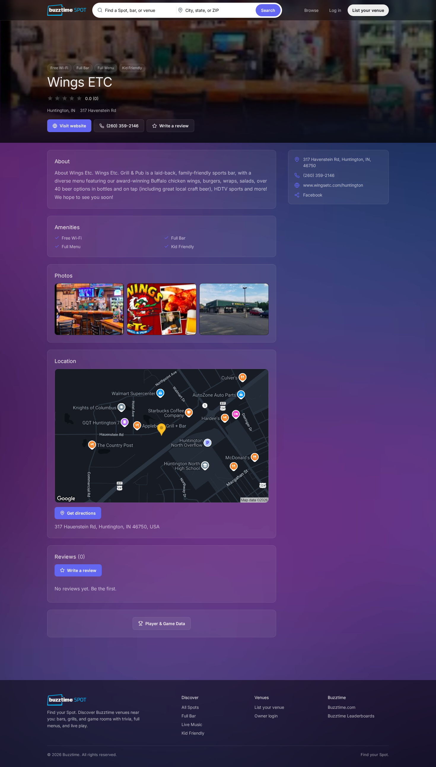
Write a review (174, 125)
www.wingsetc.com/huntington (333, 185)
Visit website (73, 125)
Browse (311, 10)
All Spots (190, 707)
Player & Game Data (165, 623)
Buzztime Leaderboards (351, 715)
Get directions (81, 513)
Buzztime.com (341, 707)
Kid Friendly (193, 733)
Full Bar (189, 715)
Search (268, 10)
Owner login (266, 715)
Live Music (192, 724)
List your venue (368, 10)
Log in (335, 10)
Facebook (312, 194)
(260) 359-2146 (122, 125)
